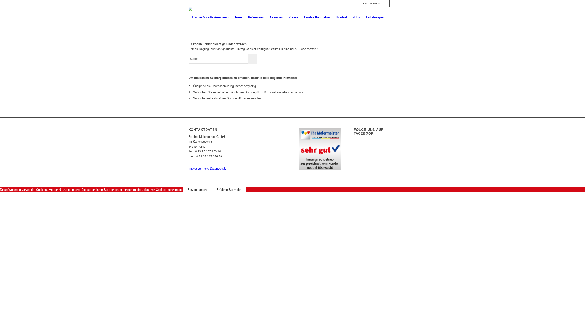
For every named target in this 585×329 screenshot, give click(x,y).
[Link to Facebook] (386, 3)
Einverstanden (197, 189)
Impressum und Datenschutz (208, 168)
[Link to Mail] (393, 3)
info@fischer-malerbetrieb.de (207, 161)
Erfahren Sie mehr (229, 189)
